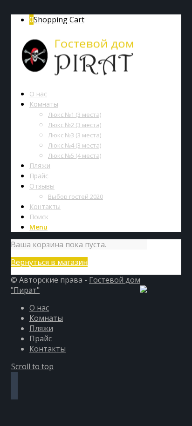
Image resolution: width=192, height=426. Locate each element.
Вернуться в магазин (49, 262)
